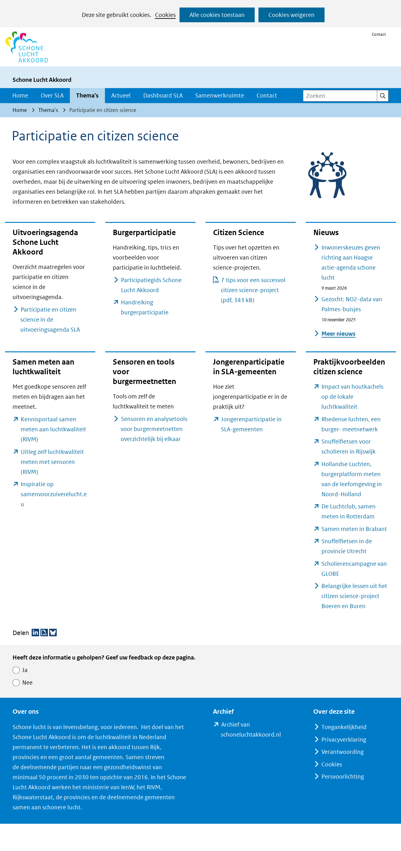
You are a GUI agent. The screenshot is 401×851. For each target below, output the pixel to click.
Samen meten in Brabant (354, 529)
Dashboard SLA (163, 95)
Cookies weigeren (291, 14)
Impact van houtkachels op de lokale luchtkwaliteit (352, 396)
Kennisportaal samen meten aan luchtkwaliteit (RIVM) (53, 429)
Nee (27, 682)
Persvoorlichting (342, 776)
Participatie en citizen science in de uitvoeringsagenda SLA (50, 319)
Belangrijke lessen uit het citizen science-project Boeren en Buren (354, 596)
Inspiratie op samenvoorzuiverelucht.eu (54, 494)
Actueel (121, 95)
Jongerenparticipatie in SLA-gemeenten (253, 425)
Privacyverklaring (343, 739)
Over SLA (52, 95)
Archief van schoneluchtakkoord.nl (254, 730)
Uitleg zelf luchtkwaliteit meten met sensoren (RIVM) (52, 461)
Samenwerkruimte (219, 95)
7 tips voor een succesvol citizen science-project (253, 290)
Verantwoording (342, 751)
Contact (379, 34)
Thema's (87, 95)
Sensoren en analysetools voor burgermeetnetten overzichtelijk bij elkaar (154, 429)
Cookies (165, 14)
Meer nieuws (338, 333)
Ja (25, 670)
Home (20, 95)
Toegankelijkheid (344, 727)
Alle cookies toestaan (217, 14)
